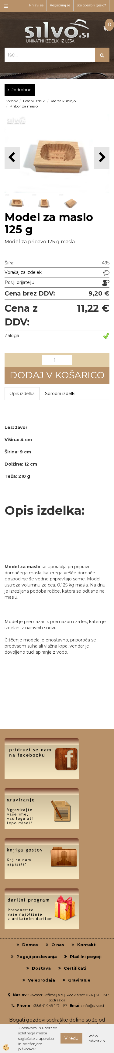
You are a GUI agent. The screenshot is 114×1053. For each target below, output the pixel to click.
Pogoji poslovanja (36, 956)
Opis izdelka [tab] (22, 393)
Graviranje (79, 980)
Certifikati (75, 968)
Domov (11, 101)
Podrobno (20, 90)
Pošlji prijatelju (19, 282)
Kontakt (86, 944)
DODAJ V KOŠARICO (57, 375)
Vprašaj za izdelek (23, 272)
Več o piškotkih (96, 1038)
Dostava (41, 968)
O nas (57, 944)
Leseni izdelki (34, 101)
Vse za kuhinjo (63, 101)
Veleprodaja (41, 980)
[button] (101, 158)
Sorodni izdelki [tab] (60, 393)
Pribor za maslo (24, 106)
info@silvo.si (93, 1005)
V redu (71, 1038)
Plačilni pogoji (86, 956)
